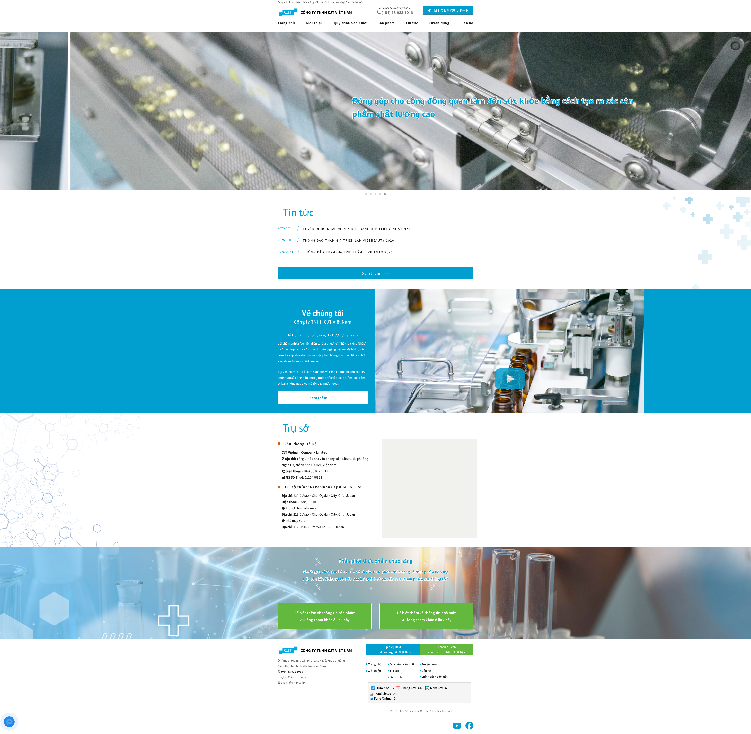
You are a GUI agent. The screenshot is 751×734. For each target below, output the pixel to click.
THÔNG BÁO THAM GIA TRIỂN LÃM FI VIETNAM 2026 (348, 252)
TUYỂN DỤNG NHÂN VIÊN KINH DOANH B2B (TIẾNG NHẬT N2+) (357, 228)
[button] (366, 194)
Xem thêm (371, 273)
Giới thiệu (314, 23)
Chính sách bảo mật (434, 676)
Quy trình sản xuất (402, 664)
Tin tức (411, 23)
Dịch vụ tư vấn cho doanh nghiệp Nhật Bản (446, 649)
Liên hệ (466, 23)
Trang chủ (286, 23)
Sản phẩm (386, 23)
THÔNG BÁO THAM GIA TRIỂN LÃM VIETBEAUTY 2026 (348, 240)
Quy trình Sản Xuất (350, 23)
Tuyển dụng (439, 23)
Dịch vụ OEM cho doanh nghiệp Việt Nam (392, 649)
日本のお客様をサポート (450, 10)
